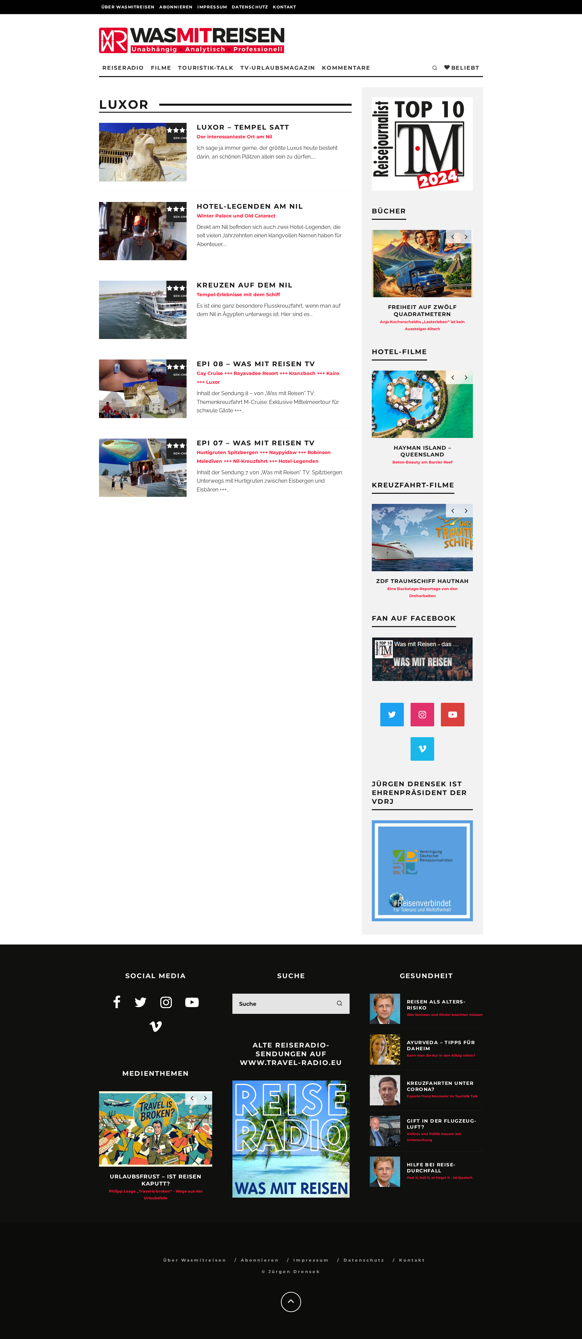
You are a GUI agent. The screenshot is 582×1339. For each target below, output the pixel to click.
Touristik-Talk (206, 68)
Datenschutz (250, 6)
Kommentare (346, 68)
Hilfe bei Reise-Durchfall (440, 1170)
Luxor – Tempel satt (243, 131)
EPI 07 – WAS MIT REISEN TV (264, 451)
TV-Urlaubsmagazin (278, 68)
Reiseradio (123, 68)
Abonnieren (176, 6)
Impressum (212, 6)
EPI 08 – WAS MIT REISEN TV (268, 372)
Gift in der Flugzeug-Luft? (441, 1130)
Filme (161, 68)
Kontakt (284, 6)
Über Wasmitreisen (128, 6)
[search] (339, 1004)
